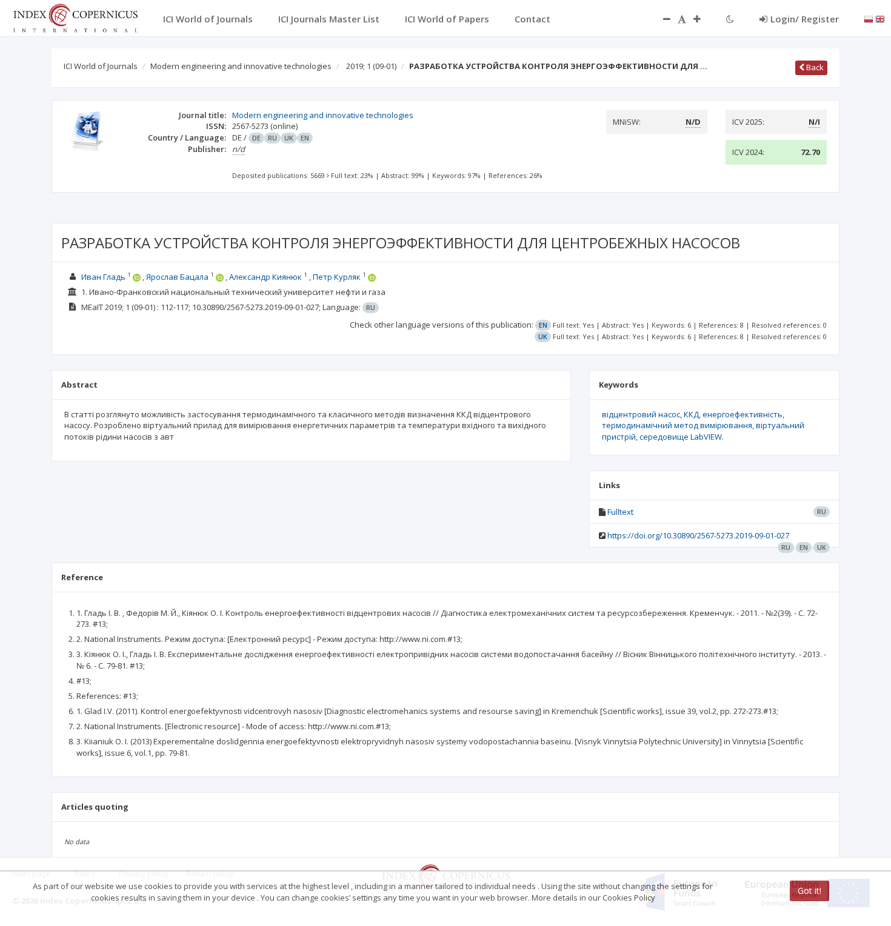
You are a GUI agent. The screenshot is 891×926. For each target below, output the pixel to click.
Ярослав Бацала (177, 276)
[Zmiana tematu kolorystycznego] (730, 19)
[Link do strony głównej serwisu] (75, 17)
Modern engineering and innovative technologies (241, 66)
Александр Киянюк (265, 276)
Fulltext (620, 511)
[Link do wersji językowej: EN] (880, 18)
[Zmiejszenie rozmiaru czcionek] (660, 19)
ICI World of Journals (101, 66)
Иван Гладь (103, 276)
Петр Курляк (337, 276)
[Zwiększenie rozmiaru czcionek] (703, 19)
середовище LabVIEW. (681, 436)
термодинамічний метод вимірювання (677, 425)
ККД (691, 414)
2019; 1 (371, 66)
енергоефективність (742, 414)
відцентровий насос (641, 414)
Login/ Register (804, 19)
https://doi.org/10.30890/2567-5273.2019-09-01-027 (698, 535)
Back (814, 67)
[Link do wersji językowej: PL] (868, 18)
